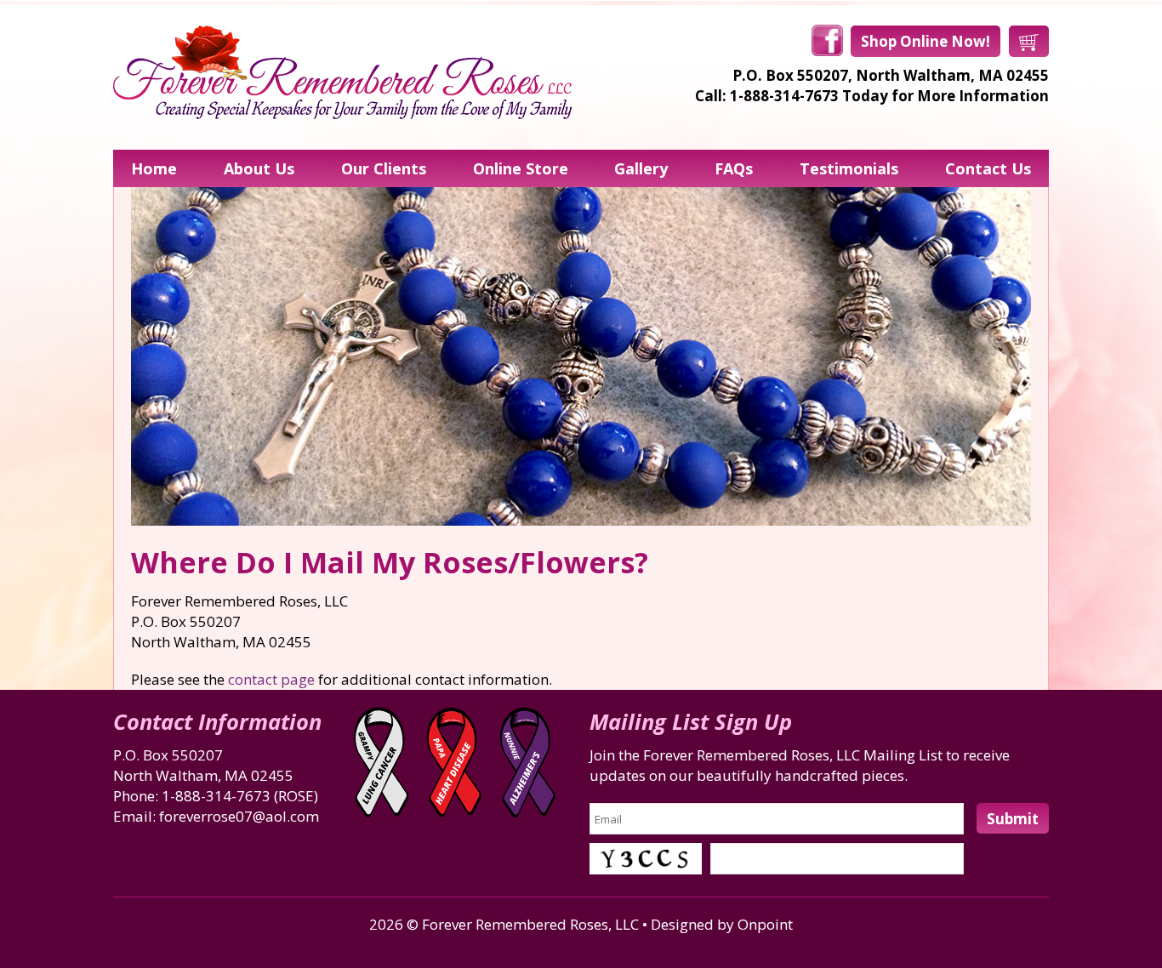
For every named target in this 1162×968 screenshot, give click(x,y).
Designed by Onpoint (722, 924)
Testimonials (849, 168)
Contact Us (988, 168)
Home (154, 168)
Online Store (520, 168)
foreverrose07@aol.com (239, 816)
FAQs (734, 168)
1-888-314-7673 (216, 796)
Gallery (641, 168)
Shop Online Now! (925, 41)
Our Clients (383, 168)
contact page (271, 679)
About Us (259, 168)
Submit (1013, 818)
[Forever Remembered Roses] (342, 72)
